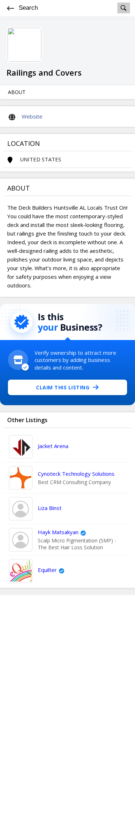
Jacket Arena (53, 446)
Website (32, 116)
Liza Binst (50, 507)
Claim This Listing (62, 387)
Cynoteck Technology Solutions (76, 473)
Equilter (47, 569)
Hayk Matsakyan (58, 532)
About (17, 92)
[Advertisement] (68, 704)
